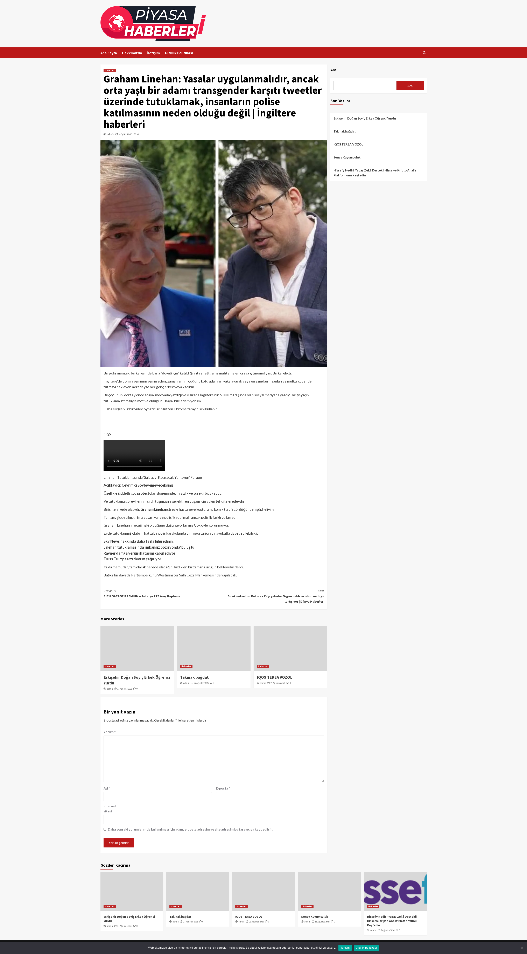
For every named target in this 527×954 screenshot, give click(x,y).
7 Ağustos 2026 (387, 930)
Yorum (110, 732)
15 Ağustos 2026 (322, 921)
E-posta (223, 788)
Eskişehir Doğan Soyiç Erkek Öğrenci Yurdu (364, 118)
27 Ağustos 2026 (124, 688)
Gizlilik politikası (366, 947)
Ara (333, 69)
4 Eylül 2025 (125, 134)
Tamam (345, 947)
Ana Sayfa (108, 52)
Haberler (110, 70)
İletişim (153, 52)
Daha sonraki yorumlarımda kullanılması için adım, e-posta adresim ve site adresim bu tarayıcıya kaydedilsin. (190, 829)
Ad (107, 788)
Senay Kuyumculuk (346, 157)
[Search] (424, 52)
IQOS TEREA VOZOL (274, 677)
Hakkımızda (132, 52)
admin (110, 134)
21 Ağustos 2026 (277, 683)
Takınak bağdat (194, 677)
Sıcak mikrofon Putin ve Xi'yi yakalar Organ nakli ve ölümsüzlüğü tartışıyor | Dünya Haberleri (276, 596)
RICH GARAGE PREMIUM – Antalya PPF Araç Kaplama (142, 593)
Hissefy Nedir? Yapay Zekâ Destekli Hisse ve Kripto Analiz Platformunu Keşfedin (374, 172)
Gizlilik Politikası (179, 52)
